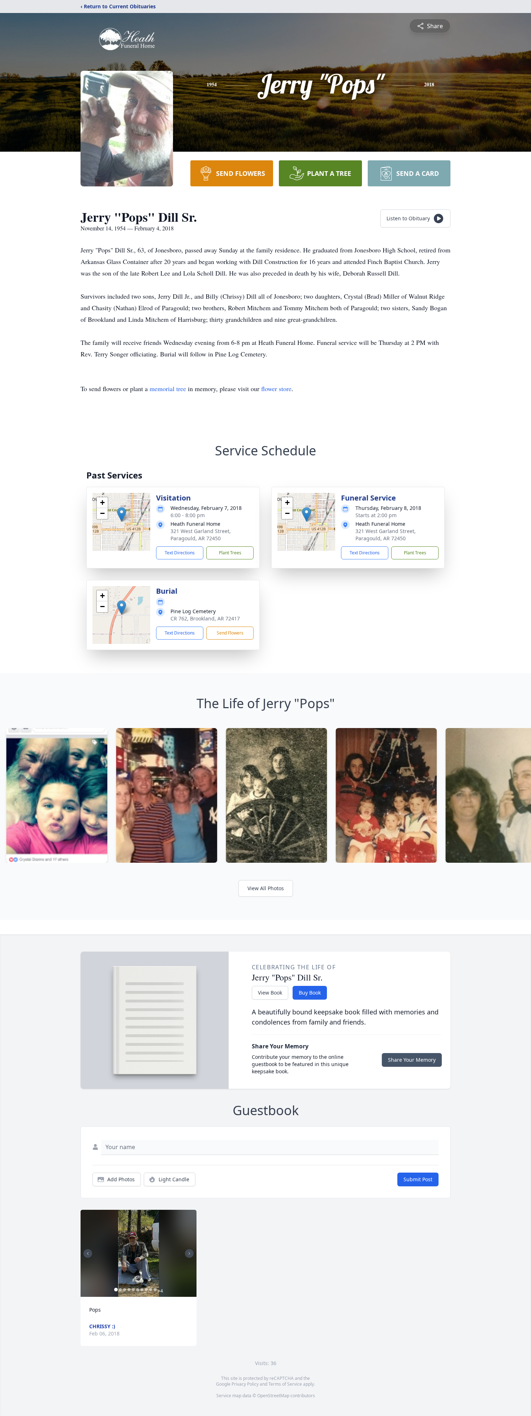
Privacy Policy (245, 1384)
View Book (270, 992)
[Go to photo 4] (129, 1289)
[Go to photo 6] (137, 1289)
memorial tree (168, 388)
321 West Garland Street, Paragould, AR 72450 (200, 535)
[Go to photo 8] (146, 1289)
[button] (121, 514)
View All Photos (265, 888)
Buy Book (310, 992)
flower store (276, 388)
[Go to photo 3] (124, 1289)
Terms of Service (285, 1384)
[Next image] (189, 1253)
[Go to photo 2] (120, 1289)
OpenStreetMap (273, 1396)
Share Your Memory (412, 1059)
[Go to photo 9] (150, 1289)
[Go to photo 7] (142, 1289)
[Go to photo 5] (133, 1289)
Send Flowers (230, 633)
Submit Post (417, 1179)
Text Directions (180, 553)
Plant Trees (230, 553)
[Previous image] (87, 1253)
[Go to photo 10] (155, 1289)
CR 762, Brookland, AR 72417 (205, 618)
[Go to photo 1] (116, 1289)
